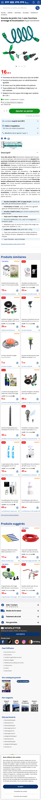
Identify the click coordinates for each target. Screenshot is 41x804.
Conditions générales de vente (12, 657)
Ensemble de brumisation (8, 294)
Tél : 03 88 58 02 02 (12, 607)
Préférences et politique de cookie (13, 663)
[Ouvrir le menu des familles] (2, 2)
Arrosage (26, 12)
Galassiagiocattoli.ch (10, 728)
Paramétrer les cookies (20, 791)
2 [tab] (19, 66)
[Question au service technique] (9, 138)
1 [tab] (16, 66)
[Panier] (38, 2)
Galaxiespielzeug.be (9, 741)
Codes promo (8, 665)
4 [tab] (25, 66)
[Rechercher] (37, 8)
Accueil (3, 12)
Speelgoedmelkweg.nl (10, 736)
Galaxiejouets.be (9, 739)
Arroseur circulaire (6, 366)
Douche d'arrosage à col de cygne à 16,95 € (13, 244)
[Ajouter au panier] (17, 290)
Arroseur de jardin (27, 330)
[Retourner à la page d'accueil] (17, 2)
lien (20, 769)
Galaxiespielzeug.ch (9, 725)
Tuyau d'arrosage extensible (29, 561)
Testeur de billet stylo (7, 561)
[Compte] (33, 2)
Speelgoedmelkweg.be (10, 744)
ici (32, 781)
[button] (12, 102)
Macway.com (8, 747)
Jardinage (17, 12)
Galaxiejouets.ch (9, 723)
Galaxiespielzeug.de (9, 720)
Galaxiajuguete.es (9, 731)
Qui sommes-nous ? (10, 652)
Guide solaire (8, 671)
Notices (6, 668)
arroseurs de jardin (27, 366)
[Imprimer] (6, 138)
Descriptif (5, 152)
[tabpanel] (20, 43)
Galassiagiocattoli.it (9, 733)
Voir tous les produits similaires (10, 515)
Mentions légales (9, 660)
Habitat (10, 12)
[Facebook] (2, 138)
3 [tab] (22, 66)
